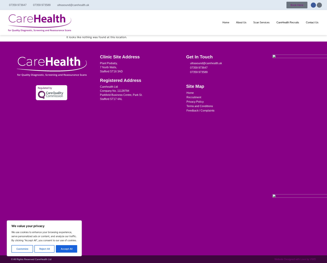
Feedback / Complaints (200, 110)
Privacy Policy (195, 101)
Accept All (66, 248)
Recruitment (193, 97)
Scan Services (261, 22)
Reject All (44, 248)
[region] (44, 238)
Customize (22, 248)
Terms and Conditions (199, 106)
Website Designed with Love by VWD (295, 259)
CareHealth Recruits (287, 22)
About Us (241, 22)
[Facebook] (313, 5)
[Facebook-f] (187, 77)
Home (225, 22)
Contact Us (312, 22)
